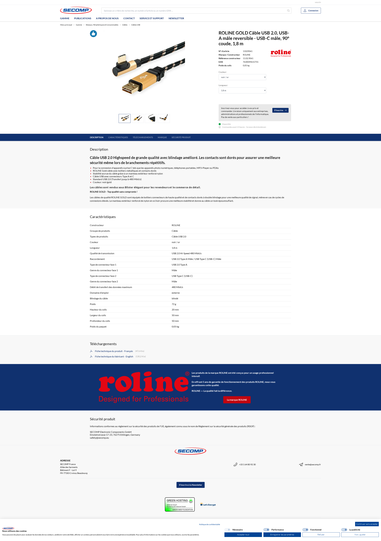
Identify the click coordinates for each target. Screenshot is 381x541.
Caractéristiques (118, 137)
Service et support (152, 18)
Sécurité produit (181, 137)
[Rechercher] (288, 11)
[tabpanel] (144, 71)
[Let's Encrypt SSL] (207, 504)
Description (96, 137)
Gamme (64, 18)
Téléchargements (143, 137)
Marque (162, 137)
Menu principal (66, 25)
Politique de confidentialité (209, 524)
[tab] (125, 118)
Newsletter (176, 18)
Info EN (318, 2)
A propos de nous (107, 18)
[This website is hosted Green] (180, 504)
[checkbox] (227, 529)
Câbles (124, 25)
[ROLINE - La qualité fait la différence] (144, 387)
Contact (129, 18)
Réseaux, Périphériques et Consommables (102, 25)
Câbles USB (135, 25)
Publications (82, 18)
